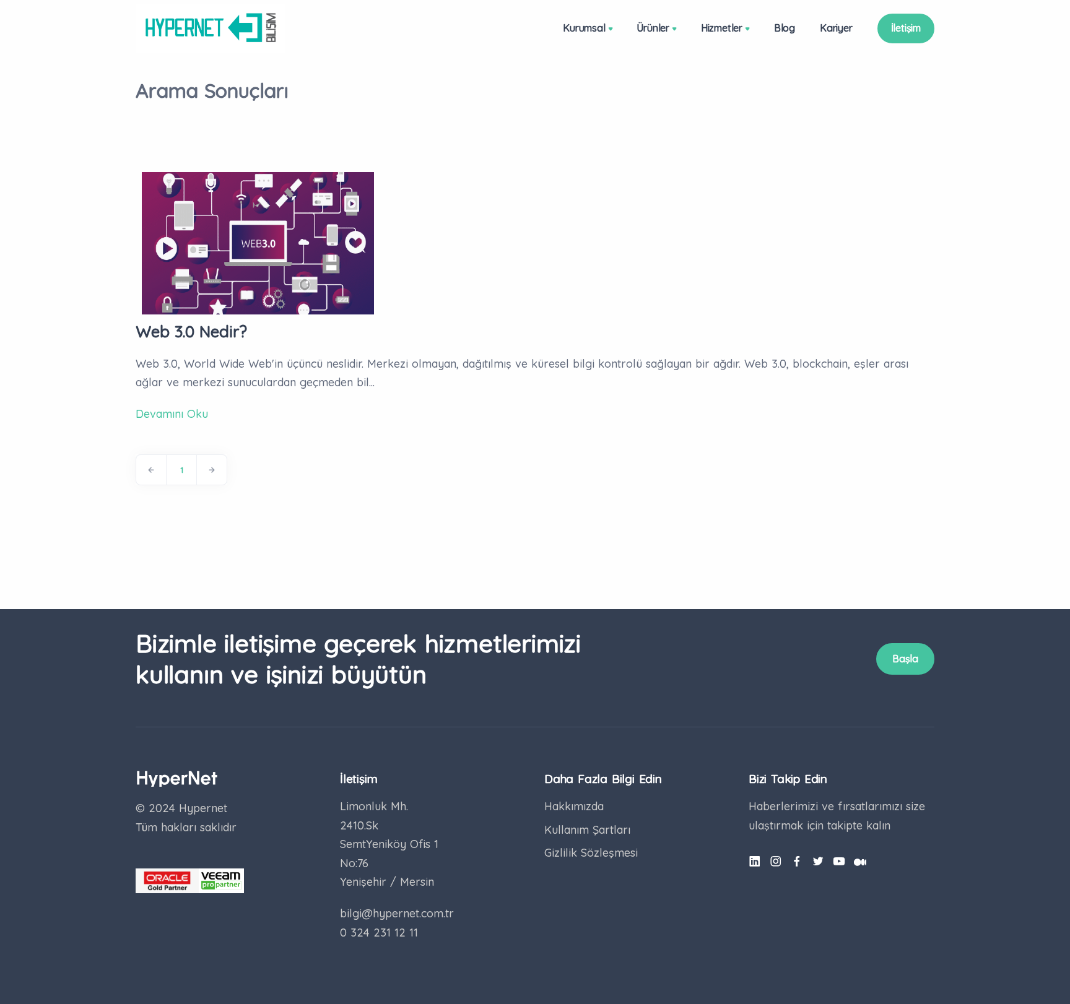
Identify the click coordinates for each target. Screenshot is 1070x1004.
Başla (905, 658)
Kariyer (836, 28)
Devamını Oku (172, 414)
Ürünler (653, 28)
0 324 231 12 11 (379, 932)
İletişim (906, 28)
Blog (784, 28)
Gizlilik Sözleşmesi (591, 853)
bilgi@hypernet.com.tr (397, 913)
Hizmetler (721, 28)
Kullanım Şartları (587, 830)
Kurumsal (584, 28)
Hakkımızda (574, 806)
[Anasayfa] (210, 27)
